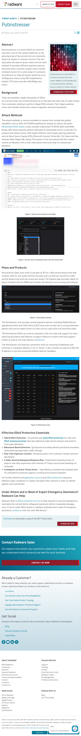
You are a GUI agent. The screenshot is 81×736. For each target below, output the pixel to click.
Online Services (48, 660)
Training (44, 667)
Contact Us (6, 685)
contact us (17, 510)
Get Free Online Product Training (19, 600)
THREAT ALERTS (9, 18)
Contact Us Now (40, 562)
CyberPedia (10, 635)
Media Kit (5, 708)
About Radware (9, 660)
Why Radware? (7, 664)
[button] (37, 4)
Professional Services (49, 680)
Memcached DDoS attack (13, 126)
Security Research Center (16, 631)
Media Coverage (8, 697)
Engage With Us (48, 691)
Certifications (7, 710)
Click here (7, 518)
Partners (5, 670)
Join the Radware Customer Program (21, 609)
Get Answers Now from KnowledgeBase (22, 596)
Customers (6, 667)
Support (44, 664)
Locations (9, 591)
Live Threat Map (47, 697)
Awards (5, 705)
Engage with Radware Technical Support (23, 605)
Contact (64, 4)
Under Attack (48, 4)
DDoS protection (54, 477)
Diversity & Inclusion (10, 675)
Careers (5, 680)
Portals (44, 670)
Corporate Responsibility (11, 677)
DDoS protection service (29, 500)
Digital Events (7, 700)
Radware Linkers (47, 675)
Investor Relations (9, 672)
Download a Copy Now (64, 92)
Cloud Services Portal (49, 672)
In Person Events (8, 703)
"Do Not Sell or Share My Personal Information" (35, 728)
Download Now (67, 524)
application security (33, 477)
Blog (7, 626)
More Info (39, 733)
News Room (7, 691)
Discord (40, 339)
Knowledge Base (47, 677)
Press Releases (8, 695)
